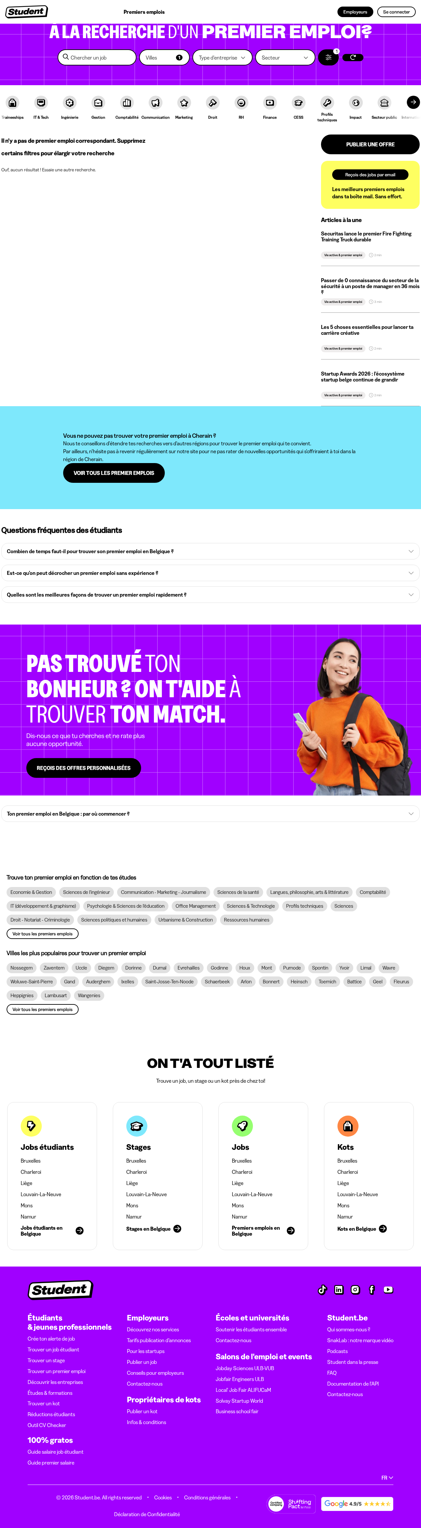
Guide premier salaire (51, 1462)
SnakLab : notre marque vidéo (360, 1340)
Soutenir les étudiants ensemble (251, 1329)
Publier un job (142, 1362)
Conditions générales (207, 1497)
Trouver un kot (44, 1403)
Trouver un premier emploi (57, 1371)
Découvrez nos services (153, 1329)
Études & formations (50, 1393)
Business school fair (237, 1411)
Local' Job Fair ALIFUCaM (243, 1390)
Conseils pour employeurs (155, 1372)
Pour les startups (145, 1351)
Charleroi (31, 1172)
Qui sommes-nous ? (348, 1329)
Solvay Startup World (239, 1400)
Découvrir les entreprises (55, 1382)
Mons (27, 1205)
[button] (164, 57)
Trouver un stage (46, 1360)
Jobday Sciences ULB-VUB (245, 1368)
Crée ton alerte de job (51, 1338)
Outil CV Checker (47, 1425)
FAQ (331, 1372)
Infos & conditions (146, 1422)
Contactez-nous (144, 1383)
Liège (26, 1183)
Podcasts (337, 1351)
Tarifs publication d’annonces (159, 1340)
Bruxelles (30, 1160)
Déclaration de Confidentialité (147, 1514)
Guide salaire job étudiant (56, 1451)
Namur (28, 1216)
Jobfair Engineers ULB (240, 1379)
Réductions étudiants (51, 1414)
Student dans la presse (352, 1362)
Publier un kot (142, 1411)
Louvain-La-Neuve (41, 1194)
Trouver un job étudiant (53, 1349)
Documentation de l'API (353, 1383)
